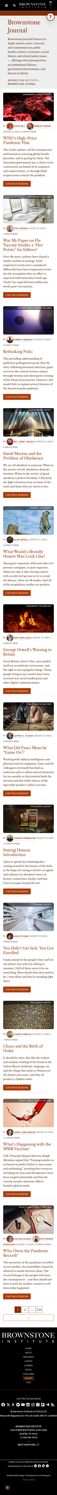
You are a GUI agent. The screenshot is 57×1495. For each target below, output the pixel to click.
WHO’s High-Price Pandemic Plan (20, 140)
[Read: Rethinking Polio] (28, 320)
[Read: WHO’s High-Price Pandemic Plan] (28, 106)
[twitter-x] (8, 1405)
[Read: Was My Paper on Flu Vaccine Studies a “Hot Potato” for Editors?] (28, 208)
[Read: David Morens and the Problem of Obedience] (28, 422)
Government (29, 94)
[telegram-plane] (48, 1405)
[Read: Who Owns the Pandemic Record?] (28, 1219)
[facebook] (3, 1405)
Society (47, 410)
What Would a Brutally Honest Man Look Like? (24, 554)
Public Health (44, 94)
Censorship (32, 606)
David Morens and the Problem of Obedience (23, 455)
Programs (28, 1357)
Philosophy (45, 508)
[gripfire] (13, 1405)
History (22, 308)
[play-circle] (18, 1405)
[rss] (53, 1405)
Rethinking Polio (18, 351)
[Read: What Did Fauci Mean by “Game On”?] (28, 716)
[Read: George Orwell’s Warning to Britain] (28, 618)
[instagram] (33, 1405)
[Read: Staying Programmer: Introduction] (28, 818)
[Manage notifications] (7, 1487)
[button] (14, 6)
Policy (22, 1100)
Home (28, 1348)
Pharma (34, 508)
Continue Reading (16, 184)
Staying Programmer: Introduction (17, 852)
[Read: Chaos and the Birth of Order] (28, 1014)
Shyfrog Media (28, 1479)
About (28, 1352)
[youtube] (23, 1405)
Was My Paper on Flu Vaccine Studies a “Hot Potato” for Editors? (23, 245)
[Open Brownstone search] (50, 17)
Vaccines (46, 196)
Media (28, 1369)
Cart (28, 1382)
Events (28, 1361)
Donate (29, 1378)
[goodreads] (38, 1405)
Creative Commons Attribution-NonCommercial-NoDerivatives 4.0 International (28, 1464)
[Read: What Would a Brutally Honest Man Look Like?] (28, 520)
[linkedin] (28, 1405)
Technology (44, 606)
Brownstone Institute (23, 80)
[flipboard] (43, 1405)
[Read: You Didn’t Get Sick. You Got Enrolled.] (28, 916)
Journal (28, 1365)
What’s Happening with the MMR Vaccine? (27, 1146)
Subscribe (28, 1374)
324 (39, 1309)
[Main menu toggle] (6, 5)
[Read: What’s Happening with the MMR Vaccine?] (28, 1112)
